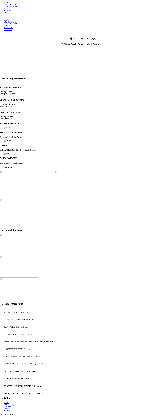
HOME (7, 3)
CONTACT (8, 10)
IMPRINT (8, 12)
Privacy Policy (9, 405)
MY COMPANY (10, 5)
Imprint (6, 408)
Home (6, 403)
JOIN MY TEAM (10, 7)
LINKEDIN (8, 8)
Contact (7, 410)
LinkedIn (7, 407)
